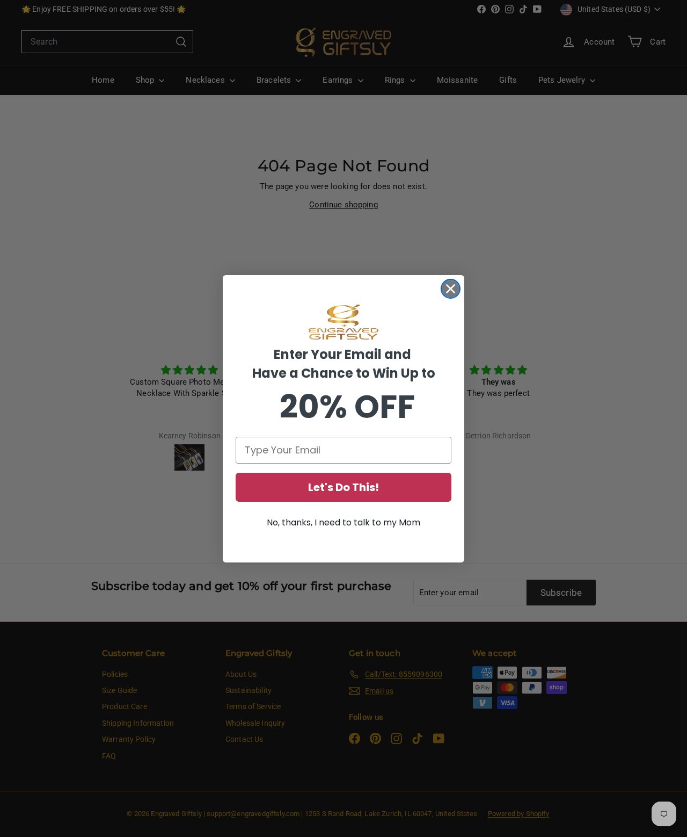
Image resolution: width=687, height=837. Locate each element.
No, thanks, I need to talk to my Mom (343, 522)
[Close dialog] (450, 288)
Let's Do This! (343, 487)
